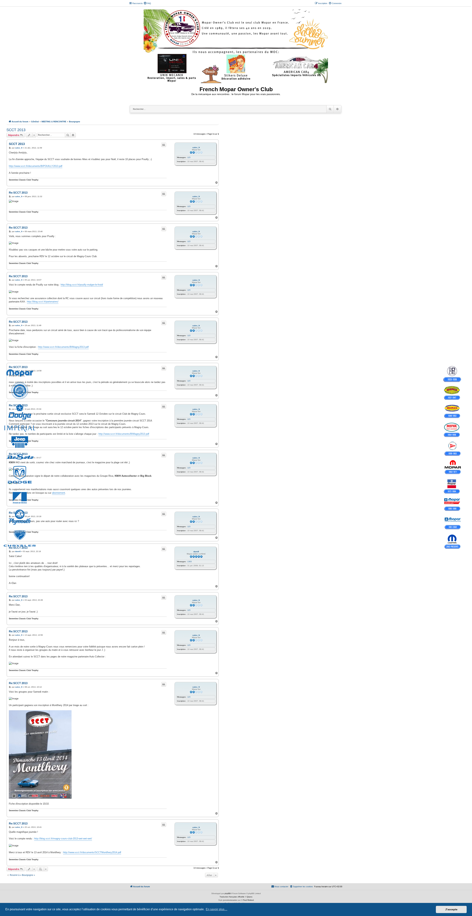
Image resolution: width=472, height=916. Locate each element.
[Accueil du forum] (236, 45)
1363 (189, 562)
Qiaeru (249, 897)
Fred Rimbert (248, 900)
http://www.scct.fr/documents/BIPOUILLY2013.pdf (35, 166)
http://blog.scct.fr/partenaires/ (42, 301)
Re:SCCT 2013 (18, 192)
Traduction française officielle (232, 897)
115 (188, 157)
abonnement (58, 492)
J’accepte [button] (451, 909)
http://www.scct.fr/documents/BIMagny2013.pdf (63, 347)
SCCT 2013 (15, 130)
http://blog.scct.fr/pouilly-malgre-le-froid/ (82, 284)
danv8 (196, 552)
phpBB (227, 893)
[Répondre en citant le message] (163, 145)
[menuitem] (147, 3)
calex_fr (196, 147)
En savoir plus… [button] (216, 909)
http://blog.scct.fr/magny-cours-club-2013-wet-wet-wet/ (63, 838)
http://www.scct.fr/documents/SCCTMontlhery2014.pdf (92, 852)
